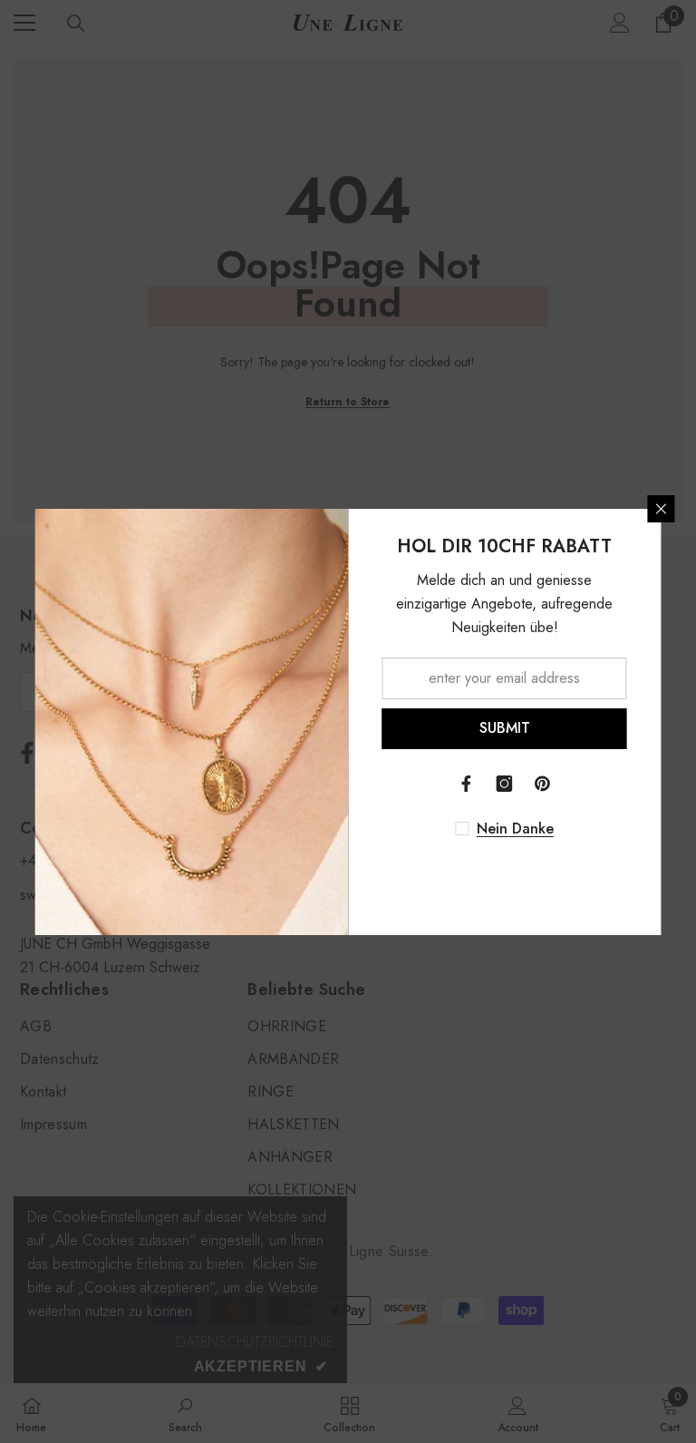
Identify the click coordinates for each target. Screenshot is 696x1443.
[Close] (661, 508)
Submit (504, 727)
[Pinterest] (543, 784)
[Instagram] (505, 784)
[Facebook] (467, 784)
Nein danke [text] (515, 829)
